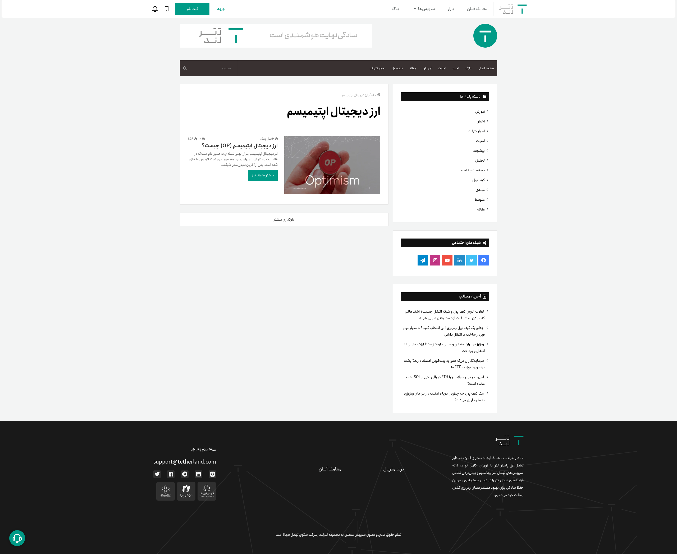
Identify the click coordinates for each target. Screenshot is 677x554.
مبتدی (480, 190)
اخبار (455, 68)
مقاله (412, 68)
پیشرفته (479, 151)
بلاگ (395, 9)
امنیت (442, 68)
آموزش (427, 68)
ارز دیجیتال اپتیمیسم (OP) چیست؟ (240, 146)
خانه (373, 95)
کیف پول (397, 68)
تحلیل (480, 160)
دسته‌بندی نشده (473, 170)
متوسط (479, 200)
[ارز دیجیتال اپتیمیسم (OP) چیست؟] (332, 166)
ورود (221, 9)
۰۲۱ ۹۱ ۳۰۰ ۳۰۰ (203, 450)
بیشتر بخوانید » (263, 175)
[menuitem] (485, 68)
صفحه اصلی (486, 68)
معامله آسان (477, 9)
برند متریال (393, 469)
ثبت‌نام (192, 9)
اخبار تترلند (377, 68)
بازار (451, 9)
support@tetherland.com (184, 462)
